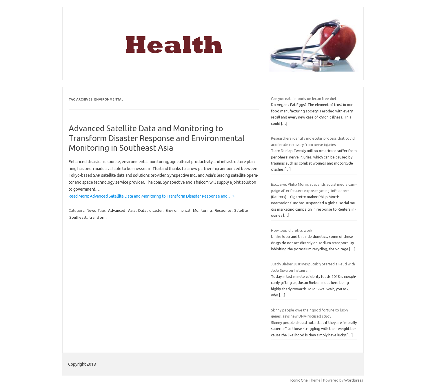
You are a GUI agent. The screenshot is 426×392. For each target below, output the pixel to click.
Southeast (78, 217)
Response (223, 210)
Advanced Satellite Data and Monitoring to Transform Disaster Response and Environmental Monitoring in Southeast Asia (157, 138)
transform (98, 217)
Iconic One (299, 380)
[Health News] (213, 70)
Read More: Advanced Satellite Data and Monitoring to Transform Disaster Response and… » (151, 196)
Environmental (178, 210)
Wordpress (353, 380)
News (91, 210)
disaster (156, 210)
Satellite (241, 210)
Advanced (116, 210)
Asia (131, 210)
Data (142, 210)
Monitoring (202, 210)
